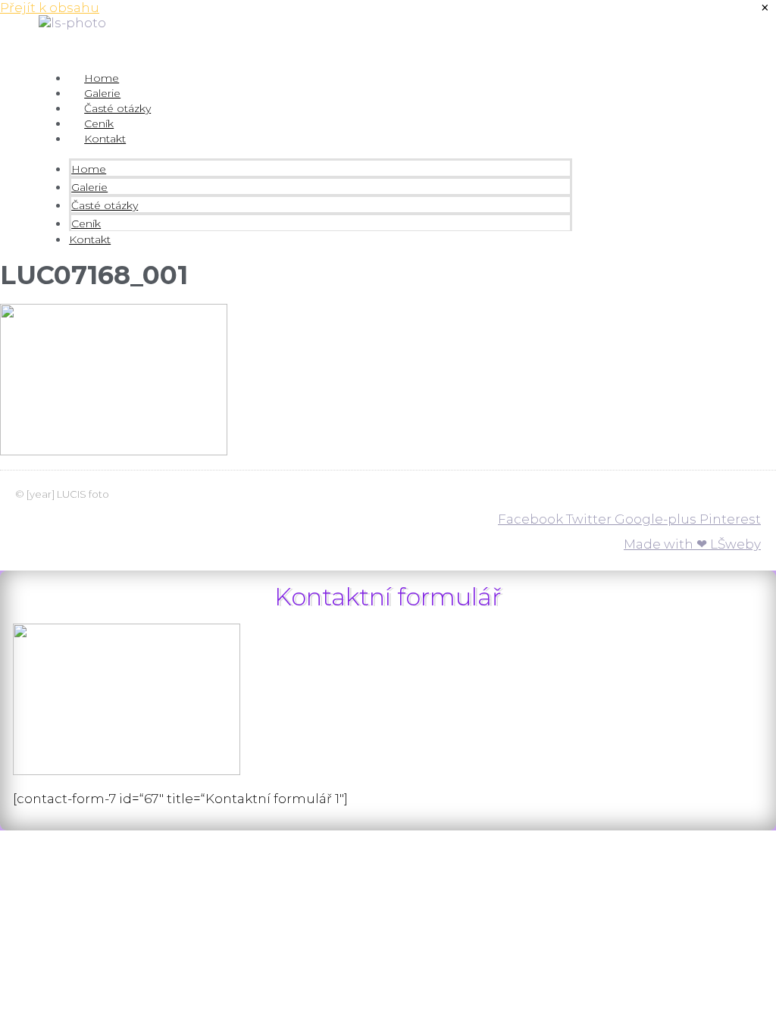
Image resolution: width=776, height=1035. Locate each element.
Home (101, 78)
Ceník (99, 123)
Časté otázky (117, 108)
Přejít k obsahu (49, 7)
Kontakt (105, 138)
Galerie (102, 93)
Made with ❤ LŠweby (692, 544)
